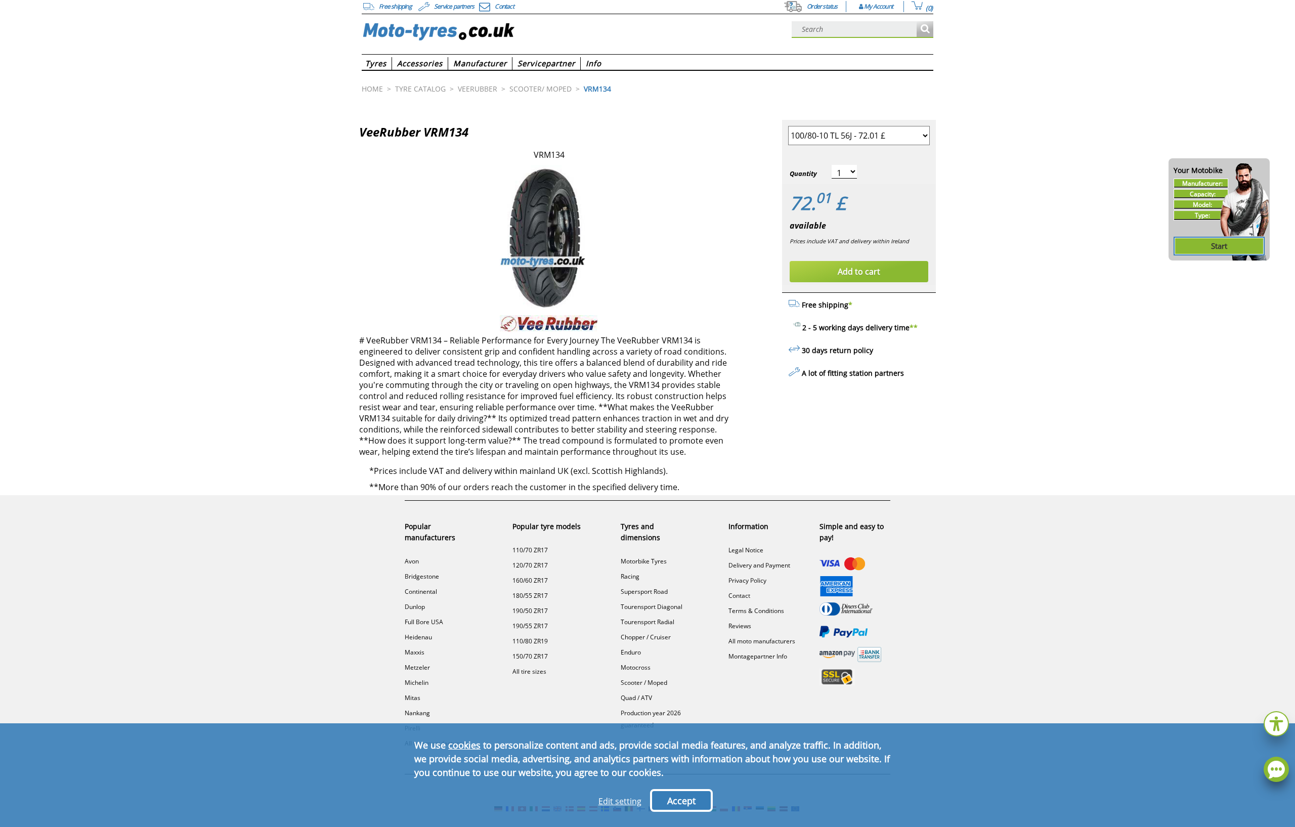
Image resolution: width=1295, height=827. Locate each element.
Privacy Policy (747, 580)
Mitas (412, 697)
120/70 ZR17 (530, 565)
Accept (681, 801)
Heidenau (418, 637)
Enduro (631, 652)
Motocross (636, 667)
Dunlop (415, 606)
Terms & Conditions (756, 610)
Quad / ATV (636, 697)
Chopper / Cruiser (646, 637)
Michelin (416, 682)
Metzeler (417, 667)
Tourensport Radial (647, 622)
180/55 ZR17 (530, 595)
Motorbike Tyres (644, 561)
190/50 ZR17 (530, 610)
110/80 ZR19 (530, 641)
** (914, 327)
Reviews (739, 626)
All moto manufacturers (761, 641)
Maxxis (414, 652)
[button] (1276, 722)
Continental (421, 591)
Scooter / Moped (644, 682)
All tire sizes (529, 671)
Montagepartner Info (757, 656)
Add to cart (859, 271)
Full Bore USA (424, 622)
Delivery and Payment (759, 565)
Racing (630, 576)
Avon (412, 561)
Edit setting (619, 801)
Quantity (803, 173)
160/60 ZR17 (530, 580)
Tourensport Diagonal (651, 606)
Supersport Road (644, 591)
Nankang (417, 713)
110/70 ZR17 (530, 550)
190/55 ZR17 (530, 626)
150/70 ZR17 (530, 656)
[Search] (925, 29)
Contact (739, 595)
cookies (464, 745)
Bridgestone (422, 576)
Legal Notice (745, 550)
